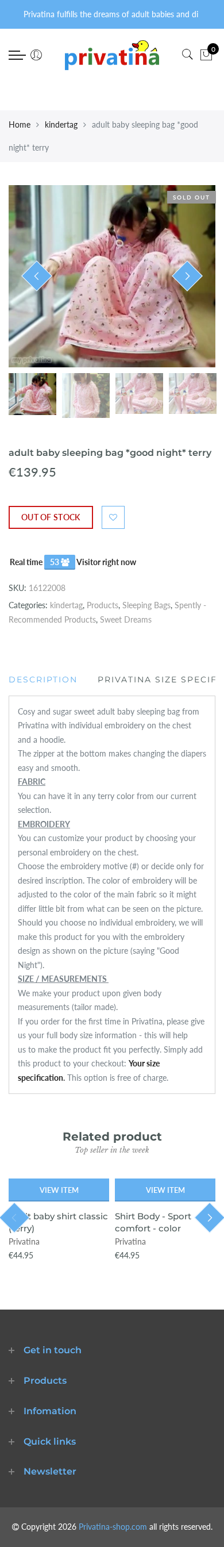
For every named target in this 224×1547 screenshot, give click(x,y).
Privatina (24, 1241)
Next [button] (187, 275)
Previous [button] (36, 275)
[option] (112, 276)
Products (102, 605)
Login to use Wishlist (113, 517)
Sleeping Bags (146, 605)
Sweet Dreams (126, 619)
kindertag (61, 124)
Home (19, 124)
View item (59, 1190)
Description (43, 679)
